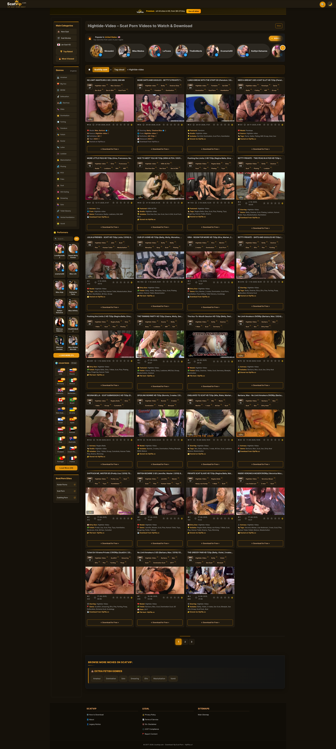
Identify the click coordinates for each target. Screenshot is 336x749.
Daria (275, 86)
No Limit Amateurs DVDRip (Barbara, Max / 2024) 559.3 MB (260, 316)
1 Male (97, 327)
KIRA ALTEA (165, 164)
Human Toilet (107, 247)
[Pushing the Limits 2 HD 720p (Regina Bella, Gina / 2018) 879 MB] (210, 186)
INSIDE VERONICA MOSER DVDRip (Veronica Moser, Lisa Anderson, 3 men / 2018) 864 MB (260, 473)
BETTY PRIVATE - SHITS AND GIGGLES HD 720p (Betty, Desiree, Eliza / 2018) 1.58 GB (260, 237)
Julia (112, 243)
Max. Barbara (115, 86)
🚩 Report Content (150, 734)
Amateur (97, 678)
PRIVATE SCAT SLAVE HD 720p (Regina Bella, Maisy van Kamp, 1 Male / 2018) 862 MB (210, 473)
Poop (122, 563)
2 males (198, 247)
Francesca (123, 164)
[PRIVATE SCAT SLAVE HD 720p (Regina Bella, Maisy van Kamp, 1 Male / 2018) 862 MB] (210, 501)
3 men (263, 484)
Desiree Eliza (174, 86)
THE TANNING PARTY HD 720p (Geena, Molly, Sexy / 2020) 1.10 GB (160, 316)
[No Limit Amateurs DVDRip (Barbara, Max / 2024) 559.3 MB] (260, 344)
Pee (263, 247)
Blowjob (171, 406)
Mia (212, 401)
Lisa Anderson (251, 484)
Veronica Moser (267, 479)
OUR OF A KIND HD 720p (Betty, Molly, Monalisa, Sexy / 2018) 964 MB (160, 237)
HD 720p (151, 136)
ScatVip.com (100, 69)
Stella (248, 90)
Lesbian (267, 168)
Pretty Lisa (115, 479)
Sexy (158, 247)
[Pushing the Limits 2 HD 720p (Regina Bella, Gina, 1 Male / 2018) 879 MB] (109, 344)
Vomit (173, 678)
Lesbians (107, 168)
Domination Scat (159, 563)
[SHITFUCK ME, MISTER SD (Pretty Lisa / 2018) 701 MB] (109, 501)
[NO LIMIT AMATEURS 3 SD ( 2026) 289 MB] (109, 108)
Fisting (257, 90)
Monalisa (148, 247)
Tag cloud (119, 69)
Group (147, 90)
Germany (216, 327)
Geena (163, 322)
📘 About (90, 719)
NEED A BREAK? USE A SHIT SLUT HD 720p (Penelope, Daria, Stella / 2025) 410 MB (260, 80)
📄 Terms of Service (150, 719)
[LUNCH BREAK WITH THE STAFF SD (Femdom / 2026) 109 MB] (210, 108)
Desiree (273, 164)
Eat (173, 327)
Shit (117, 168)
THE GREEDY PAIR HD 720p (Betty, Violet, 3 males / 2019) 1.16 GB (210, 552)
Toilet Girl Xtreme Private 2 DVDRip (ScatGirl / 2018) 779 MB (109, 552)
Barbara (265, 322)
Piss (205, 168)
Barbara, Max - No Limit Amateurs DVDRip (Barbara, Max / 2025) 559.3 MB (260, 395)
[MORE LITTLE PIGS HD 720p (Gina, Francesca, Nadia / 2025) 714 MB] (109, 186)
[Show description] (93, 125)
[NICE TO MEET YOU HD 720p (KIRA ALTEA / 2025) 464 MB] (160, 186)
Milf (265, 90)
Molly (172, 243)
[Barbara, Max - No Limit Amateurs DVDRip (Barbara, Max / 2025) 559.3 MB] (260, 423)
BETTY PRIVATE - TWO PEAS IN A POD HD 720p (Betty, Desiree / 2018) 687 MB (260, 158)
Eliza (247, 247)
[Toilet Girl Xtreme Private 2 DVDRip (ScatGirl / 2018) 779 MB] (109, 580)
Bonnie (163, 401)
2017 (172, 563)
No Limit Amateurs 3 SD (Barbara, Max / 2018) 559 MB (160, 552)
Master (174, 479)
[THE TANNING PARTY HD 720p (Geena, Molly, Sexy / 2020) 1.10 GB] (160, 344)
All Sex (217, 406)
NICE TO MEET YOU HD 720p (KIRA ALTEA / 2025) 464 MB (160, 158)
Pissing (213, 168)
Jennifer (164, 479)
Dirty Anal (265, 327)
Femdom (158, 90)
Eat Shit (225, 86)
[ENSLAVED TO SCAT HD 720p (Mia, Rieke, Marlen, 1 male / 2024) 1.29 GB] (210, 423)
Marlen (221, 243)
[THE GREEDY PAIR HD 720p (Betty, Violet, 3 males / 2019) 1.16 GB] (210, 580)
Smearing (125, 558)
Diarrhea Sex (150, 168)
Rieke (221, 401)
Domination (170, 90)
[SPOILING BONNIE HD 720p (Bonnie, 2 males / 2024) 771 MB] (160, 423)
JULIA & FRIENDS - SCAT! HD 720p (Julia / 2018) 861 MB (109, 237)
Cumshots (117, 406)
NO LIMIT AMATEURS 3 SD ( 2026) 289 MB (106, 80)
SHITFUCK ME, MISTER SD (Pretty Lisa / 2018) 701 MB (109, 473)
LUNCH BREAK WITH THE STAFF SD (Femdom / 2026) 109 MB (210, 80)
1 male (207, 406)
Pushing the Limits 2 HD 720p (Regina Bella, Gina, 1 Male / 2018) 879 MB (109, 316)
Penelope (264, 86)
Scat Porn (61, 491)
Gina (112, 164)
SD (99, 136)
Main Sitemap (203, 715)
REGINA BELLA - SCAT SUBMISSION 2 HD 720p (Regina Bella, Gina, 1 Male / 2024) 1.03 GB (109, 395)
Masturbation (122, 247)
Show (279, 26)
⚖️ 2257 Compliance (150, 729)
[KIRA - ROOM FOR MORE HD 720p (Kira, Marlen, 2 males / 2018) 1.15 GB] (210, 265)
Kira (212, 243)
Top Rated (66, 51)
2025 (96, 139)
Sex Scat (98, 90)
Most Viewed (66, 59)
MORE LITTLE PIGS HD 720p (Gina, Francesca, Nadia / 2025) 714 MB (109, 158)
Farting (272, 247)
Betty (163, 86)
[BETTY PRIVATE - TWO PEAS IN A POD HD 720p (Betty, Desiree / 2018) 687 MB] (260, 186)
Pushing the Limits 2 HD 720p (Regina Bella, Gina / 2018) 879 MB (210, 158)
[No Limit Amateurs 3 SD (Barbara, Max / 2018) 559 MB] (160, 580)
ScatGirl (114, 558)
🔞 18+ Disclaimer (149, 724)
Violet (222, 558)
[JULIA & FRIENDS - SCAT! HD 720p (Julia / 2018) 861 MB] (109, 265)
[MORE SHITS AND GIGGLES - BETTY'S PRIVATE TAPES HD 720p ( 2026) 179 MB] (160, 108)
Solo (123, 678)
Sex (255, 327)
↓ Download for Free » (109, 149)
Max (273, 322)
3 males (198, 563)
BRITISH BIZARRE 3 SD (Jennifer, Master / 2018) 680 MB (160, 473)
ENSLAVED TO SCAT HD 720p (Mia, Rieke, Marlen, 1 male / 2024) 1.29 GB (210, 395)
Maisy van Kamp (201, 484)
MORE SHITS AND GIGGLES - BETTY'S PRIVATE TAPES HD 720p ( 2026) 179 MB (160, 80)
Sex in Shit (110, 90)
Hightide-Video (200, 164)
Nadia (97, 168)
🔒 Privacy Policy (149, 715)
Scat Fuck (122, 90)
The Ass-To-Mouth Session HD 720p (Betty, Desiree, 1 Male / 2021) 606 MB (210, 316)
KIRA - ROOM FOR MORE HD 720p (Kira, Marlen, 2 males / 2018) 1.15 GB (210, 237)
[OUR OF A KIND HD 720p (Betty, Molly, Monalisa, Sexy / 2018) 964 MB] (160, 265)
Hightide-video (100, 86)
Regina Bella (215, 164)
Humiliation (224, 90)
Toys (223, 168)
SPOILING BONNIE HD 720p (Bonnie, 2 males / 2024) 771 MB (160, 395)
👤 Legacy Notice (94, 724)
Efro (255, 247)
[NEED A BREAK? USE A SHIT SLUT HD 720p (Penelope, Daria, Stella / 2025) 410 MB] (260, 108)
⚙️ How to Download (95, 715)
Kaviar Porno (62, 485)
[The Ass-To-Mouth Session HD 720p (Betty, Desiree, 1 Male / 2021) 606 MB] (210, 344)
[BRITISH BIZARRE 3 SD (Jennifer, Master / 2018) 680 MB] (160, 501)
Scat (197, 168)
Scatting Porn (62, 497)
